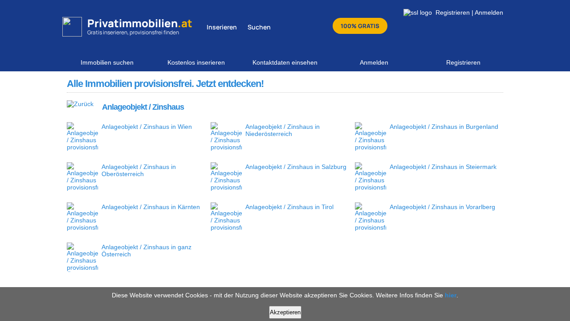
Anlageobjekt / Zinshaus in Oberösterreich (139, 170)
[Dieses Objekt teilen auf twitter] (480, 83)
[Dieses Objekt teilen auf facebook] (450, 83)
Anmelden (489, 12)
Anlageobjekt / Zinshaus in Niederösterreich (282, 130)
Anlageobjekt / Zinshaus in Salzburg (295, 166)
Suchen (259, 27)
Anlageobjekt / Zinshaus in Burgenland (444, 126)
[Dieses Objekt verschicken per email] (495, 83)
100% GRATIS (360, 26)
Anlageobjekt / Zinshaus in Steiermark (443, 166)
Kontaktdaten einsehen (285, 62)
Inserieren (222, 27)
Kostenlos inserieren (196, 62)
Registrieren (453, 12)
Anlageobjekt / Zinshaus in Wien (147, 126)
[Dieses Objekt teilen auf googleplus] (465, 83)
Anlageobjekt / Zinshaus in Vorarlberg (442, 206)
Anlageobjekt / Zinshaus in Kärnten (151, 206)
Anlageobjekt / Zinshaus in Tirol (289, 206)
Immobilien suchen (107, 62)
